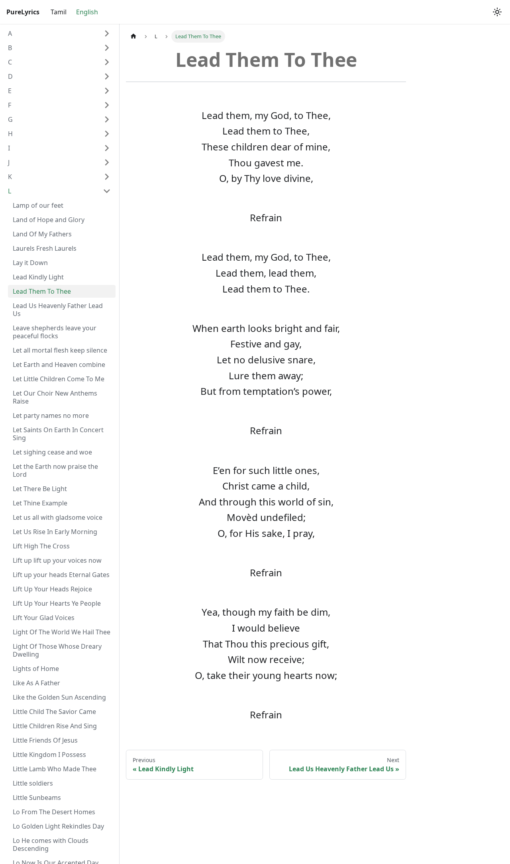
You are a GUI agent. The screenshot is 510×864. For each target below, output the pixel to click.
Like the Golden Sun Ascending (59, 697)
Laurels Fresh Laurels (44, 248)
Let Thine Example (40, 503)
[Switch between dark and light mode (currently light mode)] (497, 12)
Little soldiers (33, 783)
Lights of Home (36, 668)
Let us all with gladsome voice (57, 517)
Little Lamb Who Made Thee (54, 769)
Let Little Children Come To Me (58, 378)
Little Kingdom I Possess (49, 754)
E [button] (10, 90)
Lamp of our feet (38, 205)
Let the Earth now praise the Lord (55, 470)
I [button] (9, 148)
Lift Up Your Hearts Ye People (57, 603)
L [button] (9, 191)
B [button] (10, 47)
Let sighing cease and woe (52, 452)
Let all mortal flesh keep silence (60, 350)
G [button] (10, 119)
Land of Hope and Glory (48, 219)
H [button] (10, 133)
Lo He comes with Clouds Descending (50, 844)
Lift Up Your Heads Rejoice (52, 589)
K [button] (10, 176)
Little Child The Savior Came (54, 711)
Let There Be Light (40, 488)
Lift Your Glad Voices (44, 617)
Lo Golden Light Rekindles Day (58, 826)
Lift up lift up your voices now (57, 560)
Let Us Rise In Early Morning (55, 531)
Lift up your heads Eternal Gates (61, 574)
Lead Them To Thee (42, 291)
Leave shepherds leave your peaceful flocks (54, 332)
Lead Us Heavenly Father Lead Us (58, 309)
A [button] (10, 33)
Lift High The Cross (41, 546)
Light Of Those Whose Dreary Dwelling (57, 650)
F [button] (9, 105)
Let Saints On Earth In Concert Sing (58, 433)
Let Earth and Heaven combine (59, 364)
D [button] (10, 76)
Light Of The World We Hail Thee (61, 632)
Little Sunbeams (37, 797)
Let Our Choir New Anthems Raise (55, 397)
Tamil (59, 12)
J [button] (9, 162)
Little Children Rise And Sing (55, 726)
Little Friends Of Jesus (45, 740)
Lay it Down (30, 262)
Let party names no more (51, 415)
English (87, 12)
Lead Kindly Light (38, 277)
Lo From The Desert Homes (54, 811)
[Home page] (133, 36)
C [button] (10, 62)
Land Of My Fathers (42, 234)
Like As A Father (36, 683)
